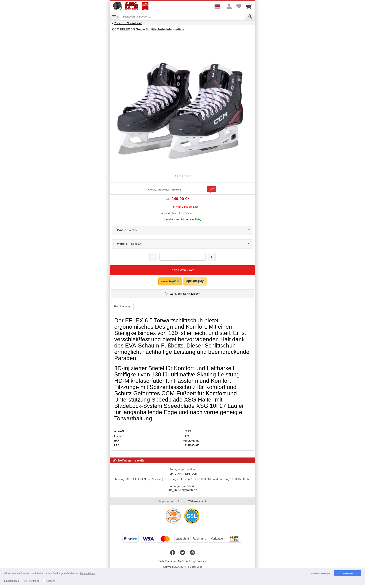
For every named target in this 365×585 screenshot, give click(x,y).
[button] (170, 281)
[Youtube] (192, 553)
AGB (180, 501)
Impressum (166, 501)
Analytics (50, 581)
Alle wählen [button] (347, 573)
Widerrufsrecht (197, 501)
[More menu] (229, 6)
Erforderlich (34, 581)
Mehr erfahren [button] (87, 573)
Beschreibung (122, 306)
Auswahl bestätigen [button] (321, 573)
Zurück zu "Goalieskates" (128, 23)
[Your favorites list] (238, 6)
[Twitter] (182, 553)
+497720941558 (182, 474)
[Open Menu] (115, 16)
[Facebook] (173, 553)
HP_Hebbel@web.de (182, 490)
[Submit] (250, 16)
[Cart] (249, 6)
